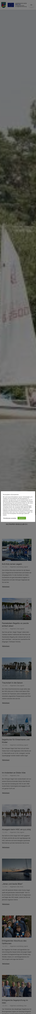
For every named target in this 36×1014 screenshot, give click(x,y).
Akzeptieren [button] (22, 518)
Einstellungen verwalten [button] (9, 518)
